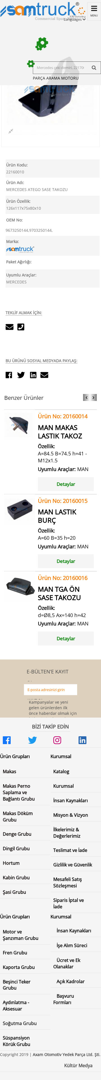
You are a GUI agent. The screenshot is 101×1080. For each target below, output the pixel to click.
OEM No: (14, 220)
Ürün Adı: (15, 182)
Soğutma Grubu (20, 1023)
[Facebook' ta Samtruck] (12, 740)
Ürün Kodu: (17, 165)
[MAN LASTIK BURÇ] (19, 509)
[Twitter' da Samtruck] (37, 740)
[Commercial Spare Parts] (39, 10)
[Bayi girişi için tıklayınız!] (76, 15)
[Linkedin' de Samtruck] (88, 740)
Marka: (12, 241)
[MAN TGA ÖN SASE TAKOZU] (19, 586)
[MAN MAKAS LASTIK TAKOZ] (19, 424)
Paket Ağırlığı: (19, 261)
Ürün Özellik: (18, 201)
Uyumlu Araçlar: (21, 275)
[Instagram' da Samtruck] (63, 740)
